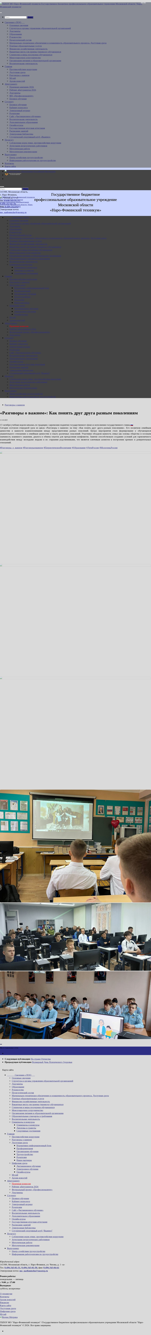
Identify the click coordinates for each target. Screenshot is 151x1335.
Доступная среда (17, 72)
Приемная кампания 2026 (21, 86)
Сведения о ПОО (15, 22)
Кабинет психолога (18, 107)
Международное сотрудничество (25, 57)
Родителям (14, 113)
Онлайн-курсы (16, 125)
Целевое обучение (18, 98)
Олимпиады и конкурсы (20, 264)
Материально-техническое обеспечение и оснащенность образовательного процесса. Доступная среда (57, 42)
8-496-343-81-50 (29, 1267)
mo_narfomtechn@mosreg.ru (33, 1270)
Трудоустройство (22, 296)
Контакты (9, 163)
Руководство (15, 36)
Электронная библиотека (21, 133)
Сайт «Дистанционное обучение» (25, 116)
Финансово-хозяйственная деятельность (28, 48)
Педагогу (9, 139)
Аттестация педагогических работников (28, 145)
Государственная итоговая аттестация (27, 128)
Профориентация (22, 290)
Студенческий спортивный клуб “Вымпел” (29, 373)
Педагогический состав (20, 39)
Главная (8, 66)
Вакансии (4, 1302)
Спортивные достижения (26, 273)
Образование (15, 34)
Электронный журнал (19, 110)
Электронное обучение (25, 311)
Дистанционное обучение (26, 308)
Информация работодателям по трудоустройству (32, 160)
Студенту (9, 101)
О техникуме (6, 1293)
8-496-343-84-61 (51, 1267)
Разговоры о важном (19, 75)
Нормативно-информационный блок (31, 287)
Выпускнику (11, 154)
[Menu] (1, 12)
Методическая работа (19, 148)
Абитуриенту (11, 83)
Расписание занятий (18, 130)
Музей (12, 78)
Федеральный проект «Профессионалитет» (29, 331)
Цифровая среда (17, 305)
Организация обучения (25, 293)
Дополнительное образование (23, 122)
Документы (14, 31)
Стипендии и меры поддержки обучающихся (30, 54)
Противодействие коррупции (23, 69)
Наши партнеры (21, 302)
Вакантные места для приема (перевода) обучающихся (35, 51)
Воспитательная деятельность (23, 63)
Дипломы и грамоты (24, 270)
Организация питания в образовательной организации (35, 60)
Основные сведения (18, 25)
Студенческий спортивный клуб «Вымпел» (30, 136)
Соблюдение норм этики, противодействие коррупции (35, 142)
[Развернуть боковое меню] (1, 1044)
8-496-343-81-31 (12, 1267)
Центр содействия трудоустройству (26, 157)
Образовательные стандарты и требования (29, 258)
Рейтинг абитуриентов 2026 (22, 89)
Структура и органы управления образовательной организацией (40, 28)
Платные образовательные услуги (25, 45)
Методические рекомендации (23, 151)
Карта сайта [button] (7, 1069)
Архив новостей (17, 81)
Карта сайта (10, 166)
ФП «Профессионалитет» (21, 95)
